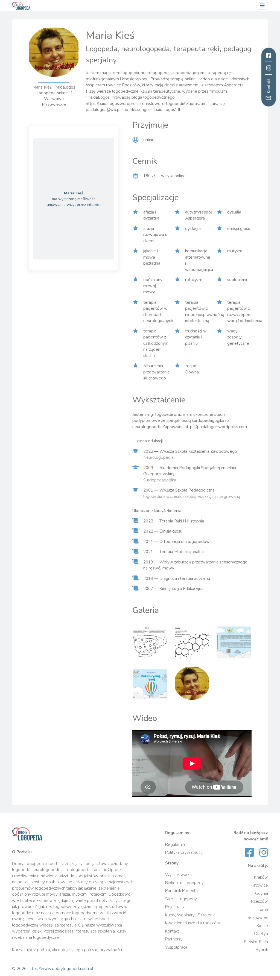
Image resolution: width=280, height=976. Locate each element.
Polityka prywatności (184, 852)
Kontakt (172, 931)
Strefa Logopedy (181, 899)
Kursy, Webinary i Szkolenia (190, 915)
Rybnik (262, 949)
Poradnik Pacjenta (181, 890)
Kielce (262, 925)
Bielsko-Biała (256, 942)
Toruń (263, 909)
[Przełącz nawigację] (262, 6)
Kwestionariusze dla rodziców (192, 923)
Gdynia (261, 893)
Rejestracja (175, 907)
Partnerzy (174, 939)
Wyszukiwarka (178, 874)
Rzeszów (259, 901)
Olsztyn (261, 933)
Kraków (261, 877)
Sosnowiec (257, 917)
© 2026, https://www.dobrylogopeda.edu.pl (52, 968)
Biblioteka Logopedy (184, 883)
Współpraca (176, 947)
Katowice (259, 885)
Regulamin (175, 844)
